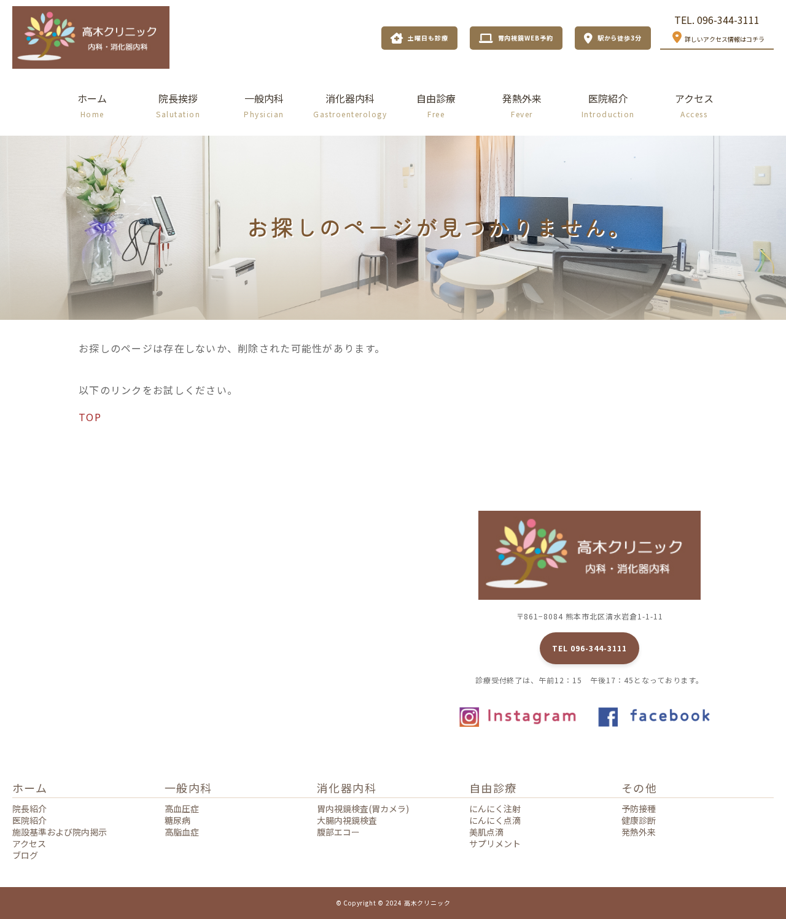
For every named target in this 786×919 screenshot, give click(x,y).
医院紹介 (608, 105)
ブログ (25, 855)
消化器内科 (350, 105)
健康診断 (638, 820)
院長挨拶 (178, 105)
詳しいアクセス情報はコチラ (725, 39)
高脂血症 (182, 832)
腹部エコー (338, 832)
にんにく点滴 (495, 820)
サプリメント (495, 843)
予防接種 (638, 808)
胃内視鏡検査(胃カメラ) (363, 808)
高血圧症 (182, 808)
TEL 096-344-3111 (589, 648)
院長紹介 (29, 808)
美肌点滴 (486, 832)
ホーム (92, 105)
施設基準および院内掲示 (59, 832)
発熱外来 (522, 105)
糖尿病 (177, 820)
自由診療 (436, 105)
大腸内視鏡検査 (347, 820)
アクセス (694, 105)
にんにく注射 (495, 808)
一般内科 (264, 105)
